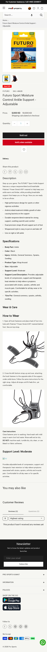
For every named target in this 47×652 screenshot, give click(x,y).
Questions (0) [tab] (33, 511)
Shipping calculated (20, 116)
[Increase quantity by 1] (27, 123)
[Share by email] (26, 172)
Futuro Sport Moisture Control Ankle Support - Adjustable (19, 25)
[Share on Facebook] (5, 172)
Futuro (6, 91)
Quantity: (6, 123)
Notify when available (23, 142)
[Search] (41, 15)
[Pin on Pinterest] (10, 172)
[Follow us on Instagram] (15, 626)
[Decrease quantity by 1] (14, 123)
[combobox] (20, 15)
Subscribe (23, 564)
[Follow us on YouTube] (21, 626)
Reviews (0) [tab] (13, 511)
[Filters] (5, 518)
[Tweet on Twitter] (15, 172)
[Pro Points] (29, 8)
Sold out (23, 135)
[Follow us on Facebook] (5, 626)
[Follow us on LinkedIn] (26, 626)
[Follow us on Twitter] (10, 626)
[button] (32, 15)
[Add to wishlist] (24, 149)
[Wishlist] (34, 8)
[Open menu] (4, 8)
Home (5, 20)
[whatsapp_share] (21, 172)
